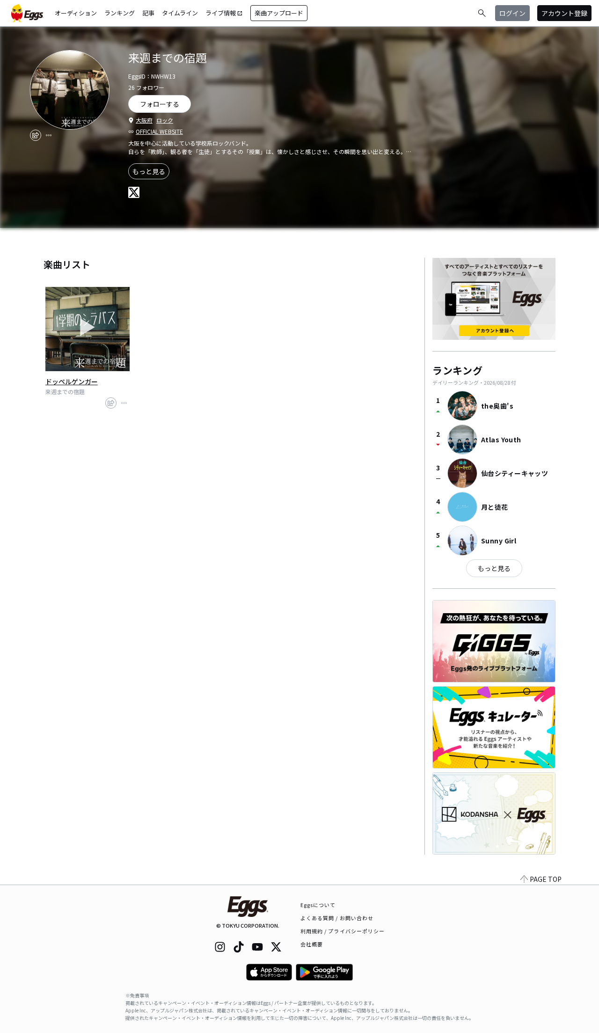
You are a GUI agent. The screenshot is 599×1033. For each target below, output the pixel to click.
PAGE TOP (546, 879)
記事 (148, 12)
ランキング (119, 12)
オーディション (76, 12)
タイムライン (180, 12)
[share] (35, 135)
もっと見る (148, 171)
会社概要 (311, 944)
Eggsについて (318, 904)
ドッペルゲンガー (71, 381)
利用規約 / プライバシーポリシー (342, 931)
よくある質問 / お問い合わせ (337, 918)
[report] (48, 135)
